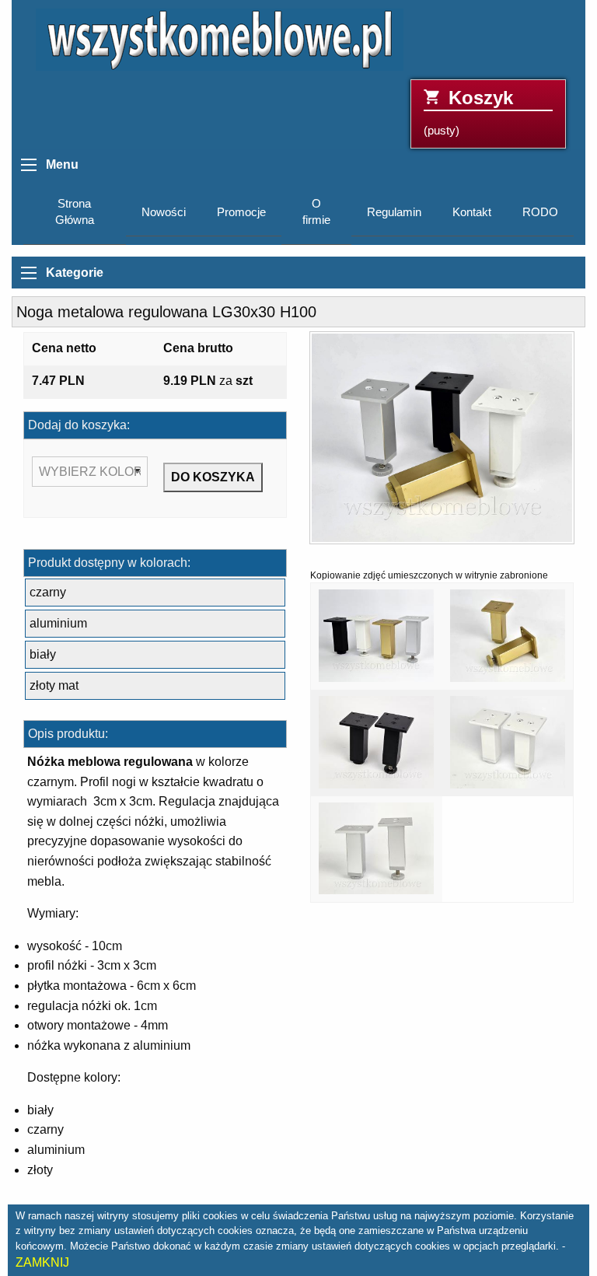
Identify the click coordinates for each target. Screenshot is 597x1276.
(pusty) (468, 112)
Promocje (241, 212)
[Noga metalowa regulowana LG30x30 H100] (442, 443)
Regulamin (394, 212)
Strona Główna (74, 212)
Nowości (163, 212)
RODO (540, 212)
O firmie (316, 212)
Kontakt (471, 212)
